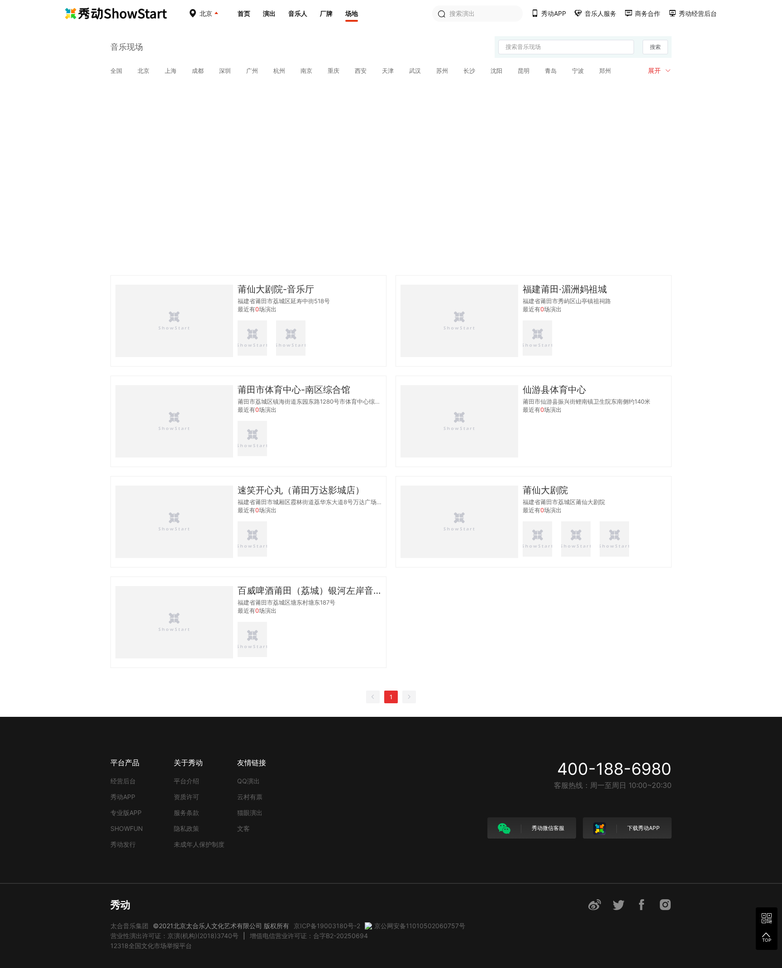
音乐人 (297, 13)
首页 (244, 13)
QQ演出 (248, 781)
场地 (351, 13)
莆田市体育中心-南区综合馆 (294, 389)
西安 (361, 70)
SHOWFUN (126, 828)
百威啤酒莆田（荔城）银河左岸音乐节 (309, 590)
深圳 (225, 70)
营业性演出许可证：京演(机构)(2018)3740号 (174, 935)
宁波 (578, 70)
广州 (252, 70)
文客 (243, 828)
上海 (170, 70)
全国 (116, 70)
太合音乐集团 (129, 926)
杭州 (279, 70)
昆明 (523, 70)
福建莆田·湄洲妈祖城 (565, 289)
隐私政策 (186, 828)
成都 (198, 70)
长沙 (469, 70)
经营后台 (123, 781)
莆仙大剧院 (545, 490)
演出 (269, 13)
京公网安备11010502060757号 (419, 926)
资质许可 (186, 797)
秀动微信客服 (547, 828)
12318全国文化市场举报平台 (151, 945)
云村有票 (249, 797)
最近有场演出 (257, 309)
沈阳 (496, 70)
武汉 (415, 70)
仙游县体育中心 (554, 389)
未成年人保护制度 (199, 844)
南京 (306, 70)
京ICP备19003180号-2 (327, 926)
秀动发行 (123, 844)
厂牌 (326, 13)
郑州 (605, 70)
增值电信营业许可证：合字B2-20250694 (309, 935)
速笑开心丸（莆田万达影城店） (301, 490)
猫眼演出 (249, 812)
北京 (143, 70)
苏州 (442, 70)
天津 (388, 70)
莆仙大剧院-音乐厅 (276, 289)
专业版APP (126, 812)
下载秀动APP (643, 828)
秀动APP (122, 797)
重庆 (333, 70)
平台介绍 (186, 781)
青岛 (551, 70)
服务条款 (186, 812)
